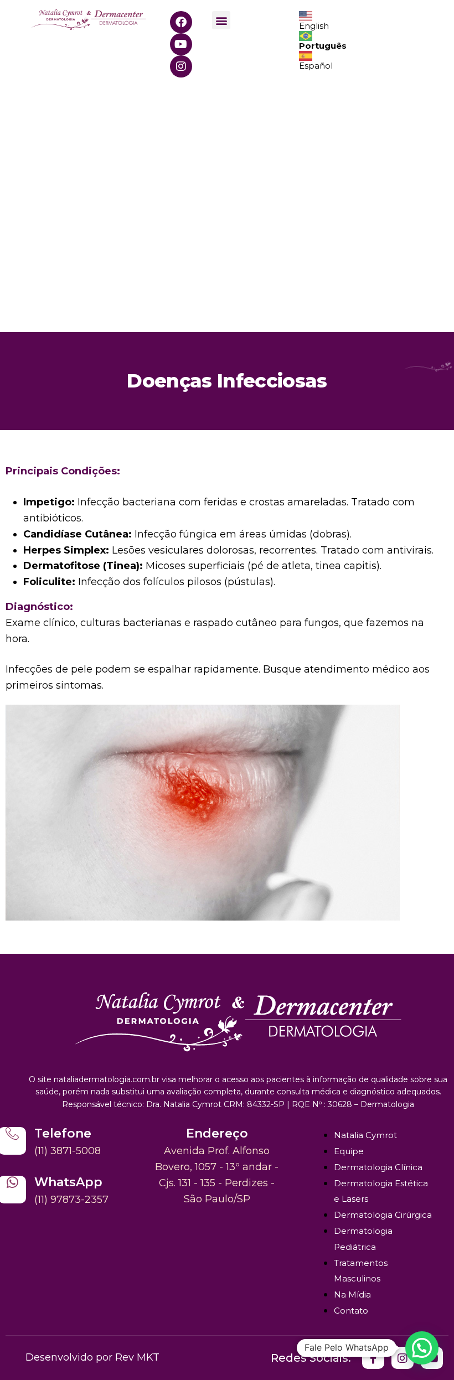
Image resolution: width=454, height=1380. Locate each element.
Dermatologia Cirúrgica (383, 1215)
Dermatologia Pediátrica (363, 1239)
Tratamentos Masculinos (361, 1271)
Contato (351, 1310)
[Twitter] (373, 1358)
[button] (221, 20)
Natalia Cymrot (365, 1135)
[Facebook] (181, 22)
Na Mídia (352, 1294)
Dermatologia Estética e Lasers (381, 1191)
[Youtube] (181, 44)
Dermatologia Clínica (378, 1167)
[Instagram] (181, 66)
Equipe (349, 1151)
